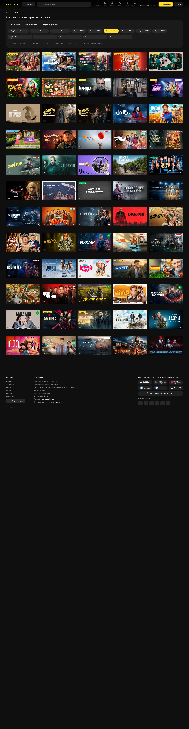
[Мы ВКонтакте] (146, 403)
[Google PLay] (160, 382)
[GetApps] (145, 388)
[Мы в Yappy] (168, 403)
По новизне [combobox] (15, 25)
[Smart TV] (176, 388)
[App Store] (145, 382)
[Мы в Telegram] (140, 403)
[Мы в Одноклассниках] (151, 403)
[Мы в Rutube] (162, 403)
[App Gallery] (176, 382)
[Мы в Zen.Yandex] (157, 403)
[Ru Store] (160, 388)
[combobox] (20, 37)
